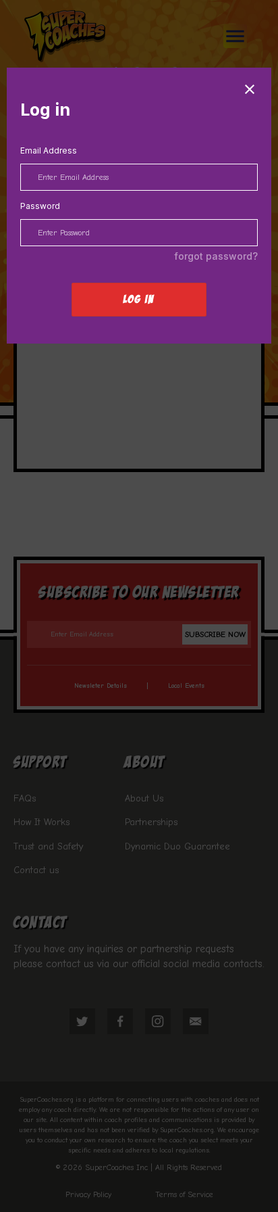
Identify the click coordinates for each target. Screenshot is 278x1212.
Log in (139, 299)
